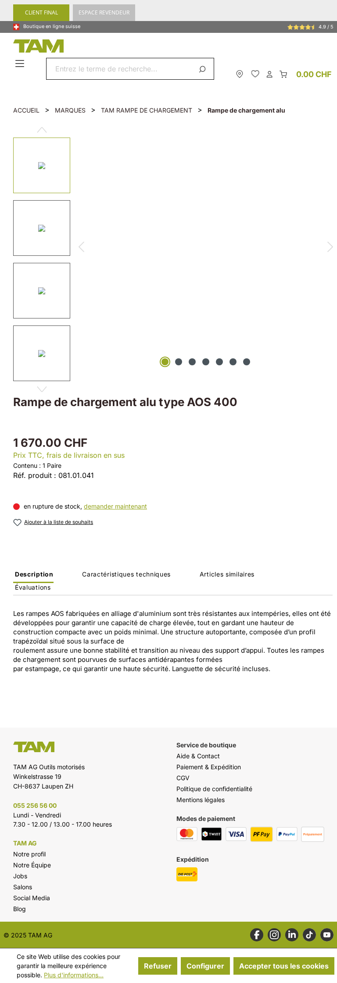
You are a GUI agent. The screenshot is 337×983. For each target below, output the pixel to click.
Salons (22, 887)
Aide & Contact (198, 756)
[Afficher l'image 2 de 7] (178, 361)
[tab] (33, 576)
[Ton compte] (269, 73)
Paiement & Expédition (208, 767)
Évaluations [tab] (33, 587)
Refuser (158, 966)
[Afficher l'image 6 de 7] (233, 361)
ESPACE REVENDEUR (104, 12)
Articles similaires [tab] (227, 574)
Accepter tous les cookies (284, 966)
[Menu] (21, 64)
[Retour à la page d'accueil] (170, 46)
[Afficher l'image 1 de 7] (164, 361)
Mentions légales (200, 799)
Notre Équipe (32, 865)
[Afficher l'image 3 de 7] (192, 361)
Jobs (20, 876)
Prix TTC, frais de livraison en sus (69, 455)
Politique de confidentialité (214, 788)
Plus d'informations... (74, 975)
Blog (19, 908)
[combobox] (120, 69)
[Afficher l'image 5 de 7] (219, 361)
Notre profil (29, 854)
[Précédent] (81, 248)
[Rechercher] (204, 69)
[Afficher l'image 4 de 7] (205, 361)
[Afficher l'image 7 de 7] (246, 361)
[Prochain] (42, 389)
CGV (183, 777)
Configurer (205, 966)
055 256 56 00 (35, 805)
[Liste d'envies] (255, 73)
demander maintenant (115, 506)
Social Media (31, 898)
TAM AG (25, 843)
